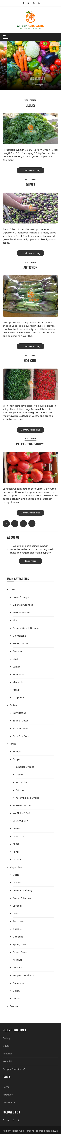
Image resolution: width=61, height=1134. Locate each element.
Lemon (16, 666)
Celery (30, 105)
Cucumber (19, 983)
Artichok (30, 267)
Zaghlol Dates (20, 720)
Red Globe (21, 782)
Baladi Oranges (21, 612)
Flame (19, 774)
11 (23, 523)
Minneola (18, 682)
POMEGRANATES (22, 805)
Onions (17, 882)
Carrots (17, 929)
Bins (15, 620)
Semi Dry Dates (21, 736)
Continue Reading (30, 170)
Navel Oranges (21, 597)
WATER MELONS (21, 813)
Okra (15, 913)
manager (32, 83)
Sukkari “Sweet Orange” (26, 628)
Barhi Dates (19, 713)
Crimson (20, 790)
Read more (30, 560)
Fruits (13, 743)
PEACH (16, 844)
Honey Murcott (21, 643)
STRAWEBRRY (20, 821)
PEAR (16, 851)
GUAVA (17, 859)
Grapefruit (19, 697)
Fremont (18, 651)
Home (6, 1087)
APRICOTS (18, 836)
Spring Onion (20, 944)
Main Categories (30, 73)
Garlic (16, 875)
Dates (13, 705)
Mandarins (19, 674)
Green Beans (20, 952)
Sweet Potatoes (22, 898)
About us (8, 1094)
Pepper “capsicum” (30, 443)
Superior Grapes (25, 767)
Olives (30, 184)
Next (31, 523)
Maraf (16, 690)
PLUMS (16, 828)
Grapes (17, 759)
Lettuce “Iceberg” (23, 890)
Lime (15, 659)
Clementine (19, 635)
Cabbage (18, 936)
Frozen (14, 1006)
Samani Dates (21, 728)
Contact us (9, 1102)
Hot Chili (30, 360)
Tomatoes (18, 921)
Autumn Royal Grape (27, 797)
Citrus (13, 589)
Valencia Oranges (23, 604)
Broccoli (17, 905)
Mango (17, 751)
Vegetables (30, 78)
